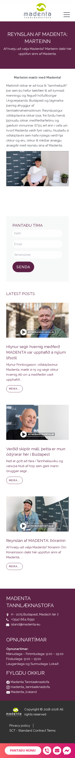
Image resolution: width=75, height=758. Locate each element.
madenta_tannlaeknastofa (30, 687)
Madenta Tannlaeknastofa (29, 682)
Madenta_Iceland (23, 692)
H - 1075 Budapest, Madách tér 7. (35, 614)
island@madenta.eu (25, 624)
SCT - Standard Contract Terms (32, 730)
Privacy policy (19, 725)
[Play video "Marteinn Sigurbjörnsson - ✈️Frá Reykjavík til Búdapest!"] (37, 168)
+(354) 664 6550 (23, 619)
